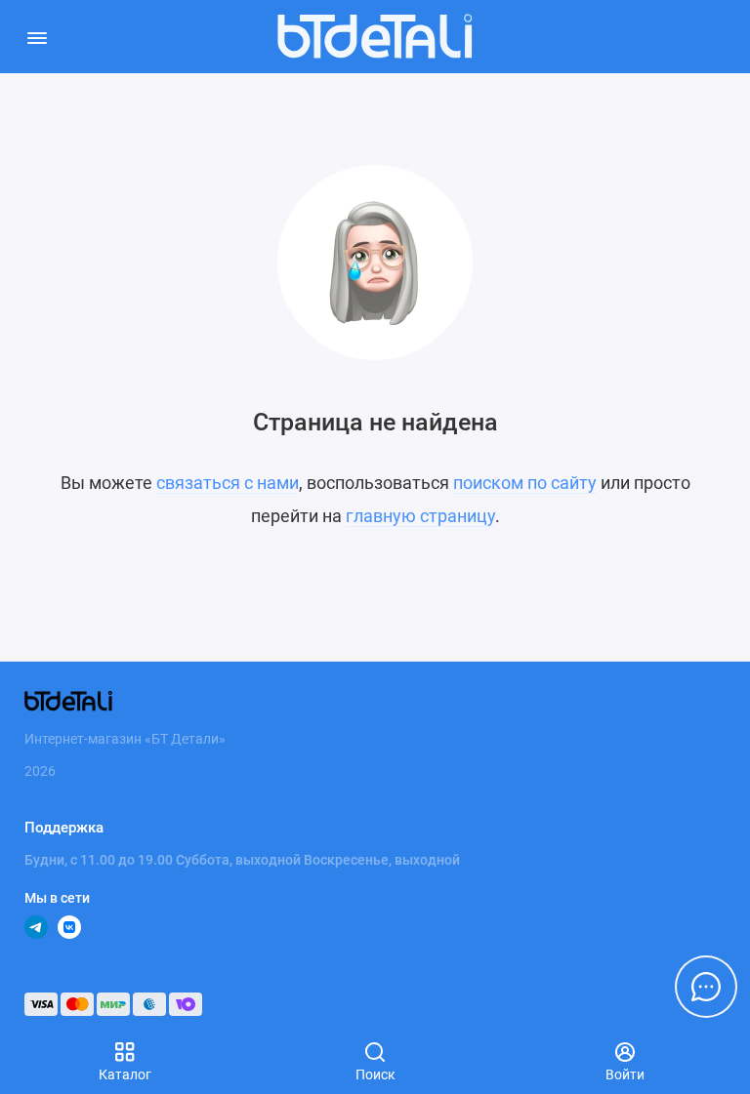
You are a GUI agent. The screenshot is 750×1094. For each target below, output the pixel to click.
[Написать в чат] (706, 986)
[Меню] (36, 36)
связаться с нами (227, 482)
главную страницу (420, 516)
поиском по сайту (525, 482)
